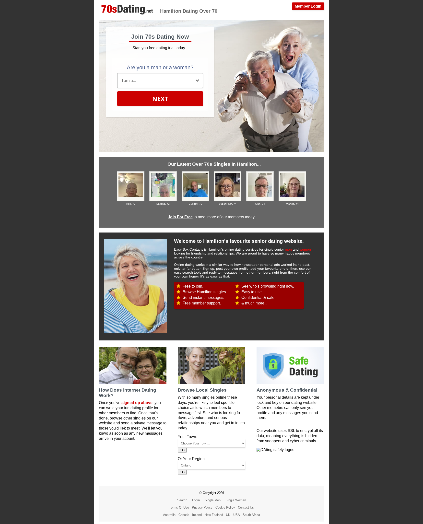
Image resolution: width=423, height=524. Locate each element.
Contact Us (246, 507)
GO (182, 450)
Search (182, 500)
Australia (169, 515)
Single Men (213, 500)
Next (160, 98)
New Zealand (214, 515)
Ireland (197, 515)
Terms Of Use (179, 507)
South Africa (251, 515)
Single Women (235, 500)
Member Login (308, 6)
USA (236, 515)
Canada (183, 515)
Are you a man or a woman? (160, 67)
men (288, 249)
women (305, 249)
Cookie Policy (225, 507)
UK (228, 515)
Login (196, 500)
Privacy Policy (202, 507)
